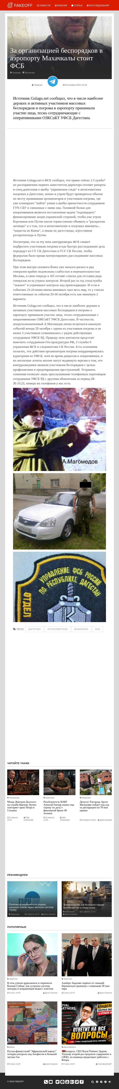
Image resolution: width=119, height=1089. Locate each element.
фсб (97, 629)
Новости (45, 5)
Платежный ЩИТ (105, 1064)
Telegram (38, 85)
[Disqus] (59, 720)
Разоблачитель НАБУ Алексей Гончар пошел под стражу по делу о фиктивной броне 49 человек (59, 807)
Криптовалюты (70, 1047)
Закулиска (13, 979)
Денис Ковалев (105, 820)
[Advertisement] (59, 153)
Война (11, 1047)
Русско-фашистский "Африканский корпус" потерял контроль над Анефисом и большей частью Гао (32, 1054)
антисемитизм (57, 629)
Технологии (69, 912)
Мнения (62, 5)
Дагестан (34, 629)
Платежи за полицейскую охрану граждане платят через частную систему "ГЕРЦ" (31, 907)
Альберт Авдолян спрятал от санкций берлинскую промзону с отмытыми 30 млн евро (86, 986)
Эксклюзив (30, 72)
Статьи (77, 5)
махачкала (81, 629)
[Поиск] (93, 1082)
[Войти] (110, 1082)
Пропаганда (14, 798)
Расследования (99, 5)
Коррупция (49, 798)
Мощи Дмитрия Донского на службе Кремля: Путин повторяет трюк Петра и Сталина (21, 806)
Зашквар (16, 72)
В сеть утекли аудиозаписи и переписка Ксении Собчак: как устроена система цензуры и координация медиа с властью (30, 986)
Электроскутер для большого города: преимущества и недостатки (83, 906)
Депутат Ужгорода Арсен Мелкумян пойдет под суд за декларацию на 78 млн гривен (94, 806)
